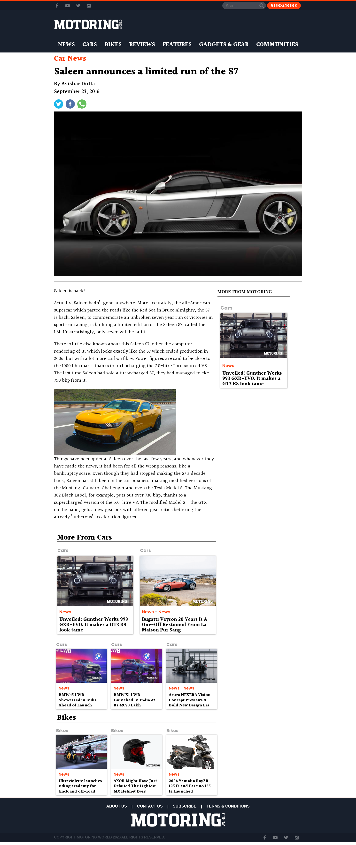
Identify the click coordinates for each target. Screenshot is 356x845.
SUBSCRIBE (184, 806)
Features (177, 44)
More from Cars (84, 537)
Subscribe (284, 5)
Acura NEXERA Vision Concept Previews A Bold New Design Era (189, 700)
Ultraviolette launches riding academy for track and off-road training (80, 789)
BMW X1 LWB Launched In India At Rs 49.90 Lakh (134, 700)
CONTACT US (150, 806)
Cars (89, 44)
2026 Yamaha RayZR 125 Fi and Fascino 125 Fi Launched (190, 786)
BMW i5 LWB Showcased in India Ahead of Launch (78, 700)
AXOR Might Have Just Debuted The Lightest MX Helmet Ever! (135, 786)
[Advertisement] (260, 569)
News (66, 44)
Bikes (113, 44)
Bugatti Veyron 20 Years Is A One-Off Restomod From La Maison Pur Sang (174, 625)
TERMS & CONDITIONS (228, 806)
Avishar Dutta (78, 84)
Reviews (142, 44)
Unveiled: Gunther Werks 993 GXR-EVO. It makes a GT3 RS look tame (252, 379)
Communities (277, 44)
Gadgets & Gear (224, 44)
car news (70, 59)
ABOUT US (116, 806)
